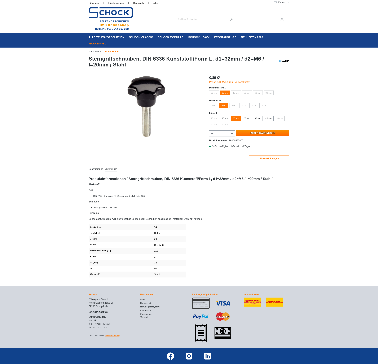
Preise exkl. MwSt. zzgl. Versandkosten (229, 82)
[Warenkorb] (287, 17)
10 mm (214, 118)
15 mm (225, 118)
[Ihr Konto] (282, 19)
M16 (264, 105)
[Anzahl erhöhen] (232, 133)
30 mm (258, 118)
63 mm (258, 93)
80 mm (268, 93)
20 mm (236, 118)
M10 (244, 105)
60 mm (214, 124)
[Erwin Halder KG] (284, 62)
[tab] (96, 169)
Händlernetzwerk (116, 3)
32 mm (225, 93)
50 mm (247, 93)
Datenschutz (146, 303)
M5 (213, 105)
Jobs (155, 3)
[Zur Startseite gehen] (111, 18)
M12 (254, 105)
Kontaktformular (112, 335)
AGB (142, 299)
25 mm (214, 93)
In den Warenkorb (262, 133)
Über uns (94, 3)
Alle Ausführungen (269, 158)
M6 (223, 105)
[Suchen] (231, 19)
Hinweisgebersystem (150, 307)
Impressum (145, 310)
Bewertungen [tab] (111, 169)
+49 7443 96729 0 (98, 312)
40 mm (236, 93)
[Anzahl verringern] (212, 133)
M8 (233, 105)
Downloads (138, 3)
